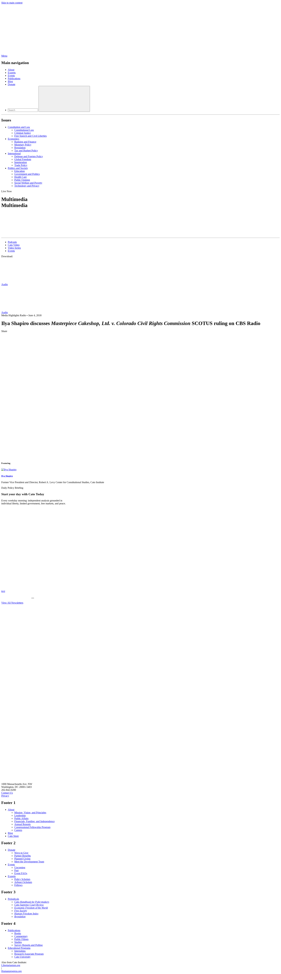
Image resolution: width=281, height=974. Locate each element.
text (3, 591)
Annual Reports (22, 824)
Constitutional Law (24, 130)
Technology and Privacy (26, 185)
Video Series (14, 247)
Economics (13, 138)
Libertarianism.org (10, 965)
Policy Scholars (22, 879)
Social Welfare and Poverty (28, 182)
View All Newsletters (12, 602)
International (14, 153)
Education (19, 171)
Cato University (22, 956)
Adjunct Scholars (23, 882)
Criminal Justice (22, 133)
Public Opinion (22, 179)
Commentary (21, 936)
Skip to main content (11, 2)
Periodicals (13, 899)
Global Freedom (22, 159)
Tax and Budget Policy (26, 150)
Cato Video (14, 245)
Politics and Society (18, 168)
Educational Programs (19, 948)
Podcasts (12, 242)
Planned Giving (22, 858)
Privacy (5, 795)
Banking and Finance (25, 141)
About (11, 69)
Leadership (20, 815)
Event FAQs (20, 873)
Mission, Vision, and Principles (30, 812)
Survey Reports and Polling (28, 945)
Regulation (20, 147)
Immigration (20, 162)
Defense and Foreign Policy (28, 156)
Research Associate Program (29, 953)
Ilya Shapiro (7, 476)
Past (16, 870)
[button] (140, 215)
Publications (14, 78)
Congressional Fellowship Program (32, 827)
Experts (12, 72)
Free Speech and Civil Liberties (30, 135)
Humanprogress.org (11, 971)
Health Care (20, 177)
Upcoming (19, 867)
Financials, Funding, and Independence (34, 821)
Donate (11, 84)
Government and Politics (27, 174)
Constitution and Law (19, 127)
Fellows (18, 885)
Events (11, 75)
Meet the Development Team (29, 861)
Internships (20, 951)
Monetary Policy (22, 144)
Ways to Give (21, 852)
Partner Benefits (22, 855)
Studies (18, 942)
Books (17, 933)
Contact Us (7, 792)
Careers (18, 830)
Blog (10, 81)
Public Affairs (21, 818)
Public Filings (21, 939)
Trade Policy (20, 165)
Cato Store (13, 836)
